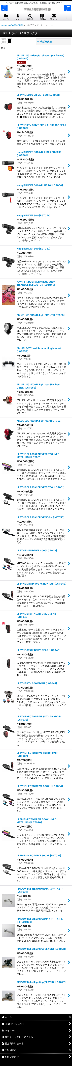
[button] (4, 8)
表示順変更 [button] (46, 41)
